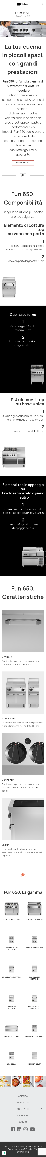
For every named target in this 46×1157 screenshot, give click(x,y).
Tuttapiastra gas (34, 920)
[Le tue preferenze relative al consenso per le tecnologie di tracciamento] (4, 1153)
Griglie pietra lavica (34, 1036)
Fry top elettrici (11, 1036)
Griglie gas (11, 1064)
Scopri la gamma (23, 163)
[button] (43, 4)
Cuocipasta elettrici (11, 977)
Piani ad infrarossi (34, 947)
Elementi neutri (34, 1064)
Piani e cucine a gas (11, 920)
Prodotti (19, 16)
